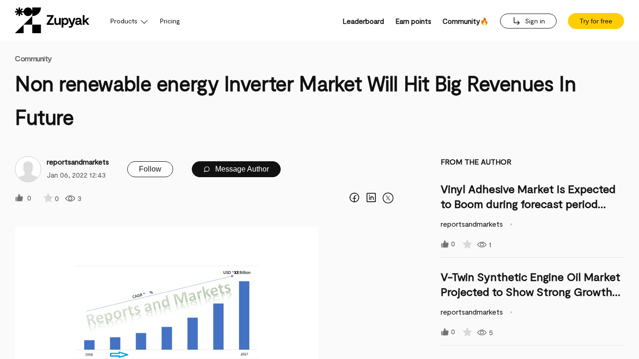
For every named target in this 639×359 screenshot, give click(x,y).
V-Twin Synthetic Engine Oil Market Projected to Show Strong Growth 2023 (530, 291)
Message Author (241, 169)
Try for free (596, 21)
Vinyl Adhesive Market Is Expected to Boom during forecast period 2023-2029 (528, 203)
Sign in (534, 21)
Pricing (170, 21)
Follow (150, 169)
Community (33, 58)
